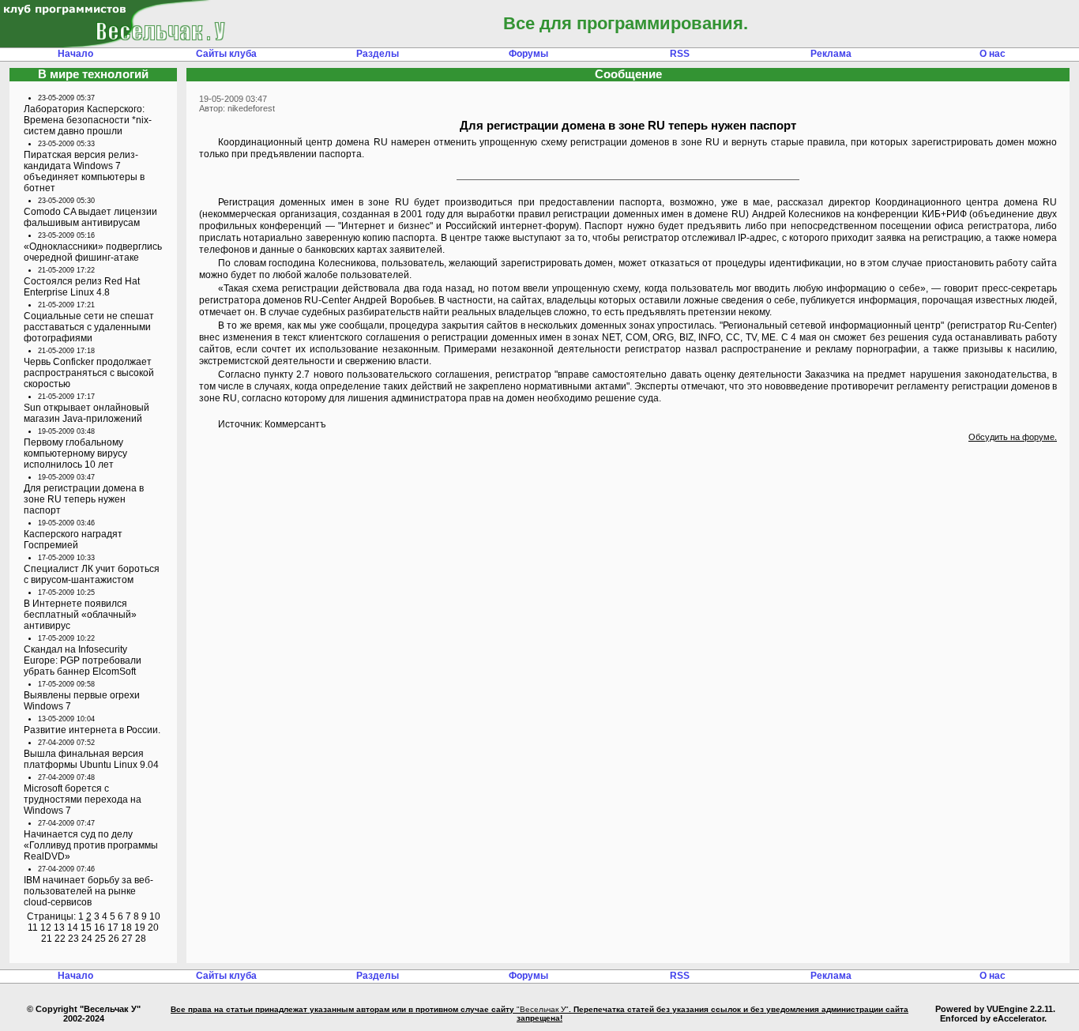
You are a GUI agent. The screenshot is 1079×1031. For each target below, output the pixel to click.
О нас (992, 53)
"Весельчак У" (543, 1009)
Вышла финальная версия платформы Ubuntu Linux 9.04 (91, 759)
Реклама (831, 53)
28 (140, 938)
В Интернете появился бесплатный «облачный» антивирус (80, 614)
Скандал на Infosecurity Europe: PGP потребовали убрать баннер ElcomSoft (82, 660)
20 (153, 927)
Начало (75, 53)
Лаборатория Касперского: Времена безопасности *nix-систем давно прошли (88, 120)
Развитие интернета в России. (92, 730)
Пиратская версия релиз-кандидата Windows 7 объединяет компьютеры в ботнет (84, 171)
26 (113, 938)
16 (99, 927)
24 (86, 938)
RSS (680, 53)
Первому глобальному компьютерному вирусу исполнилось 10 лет (75, 453)
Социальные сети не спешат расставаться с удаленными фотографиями (89, 327)
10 (154, 916)
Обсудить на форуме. (1012, 437)
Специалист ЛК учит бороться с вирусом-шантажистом (92, 574)
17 (112, 927)
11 (33, 927)
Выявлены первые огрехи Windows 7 (82, 701)
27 (127, 938)
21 (46, 938)
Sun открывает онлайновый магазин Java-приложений (86, 413)
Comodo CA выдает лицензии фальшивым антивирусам (90, 217)
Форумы (528, 53)
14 (72, 927)
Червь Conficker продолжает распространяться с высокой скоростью (89, 372)
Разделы (377, 53)
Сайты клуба (226, 53)
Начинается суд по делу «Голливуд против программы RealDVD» (91, 845)
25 (100, 938)
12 (45, 927)
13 (59, 927)
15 (86, 927)
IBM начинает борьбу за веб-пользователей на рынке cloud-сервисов (88, 891)
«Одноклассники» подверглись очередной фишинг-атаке (93, 252)
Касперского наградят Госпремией (73, 540)
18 (126, 927)
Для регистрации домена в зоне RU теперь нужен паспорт (84, 499)
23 (73, 938)
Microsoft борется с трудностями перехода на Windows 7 (82, 799)
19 (139, 927)
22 (60, 938)
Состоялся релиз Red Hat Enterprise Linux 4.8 (82, 287)
